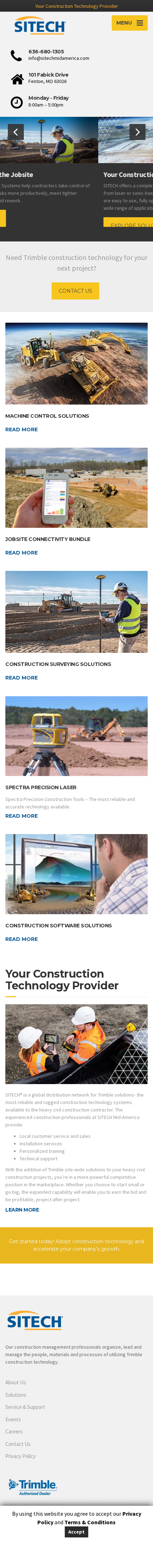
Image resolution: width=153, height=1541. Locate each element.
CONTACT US (75, 291)
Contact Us (18, 1444)
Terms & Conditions (90, 1522)
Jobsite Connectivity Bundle (47, 539)
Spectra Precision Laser (40, 787)
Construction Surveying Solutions (58, 664)
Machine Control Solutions (47, 416)
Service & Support (25, 1407)
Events (13, 1419)
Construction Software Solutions (58, 925)
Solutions (15, 1394)
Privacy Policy (20, 1456)
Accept (76, 1532)
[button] (16, 132)
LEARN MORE (22, 1210)
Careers (14, 1431)
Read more (21, 429)
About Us (15, 1382)
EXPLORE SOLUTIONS (41, 226)
